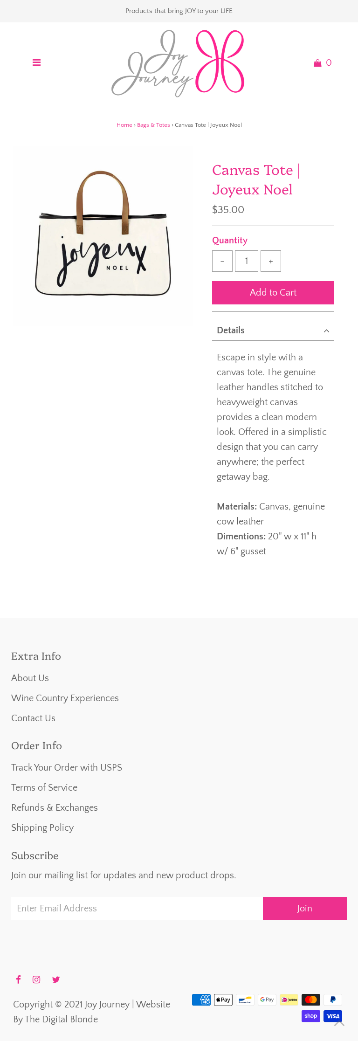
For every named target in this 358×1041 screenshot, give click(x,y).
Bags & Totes (153, 125)
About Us (30, 678)
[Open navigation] (36, 63)
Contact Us (33, 718)
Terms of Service (44, 788)
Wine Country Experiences (65, 698)
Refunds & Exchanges (54, 808)
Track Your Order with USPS (66, 768)
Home (124, 125)
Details (231, 330)
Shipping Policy (42, 828)
